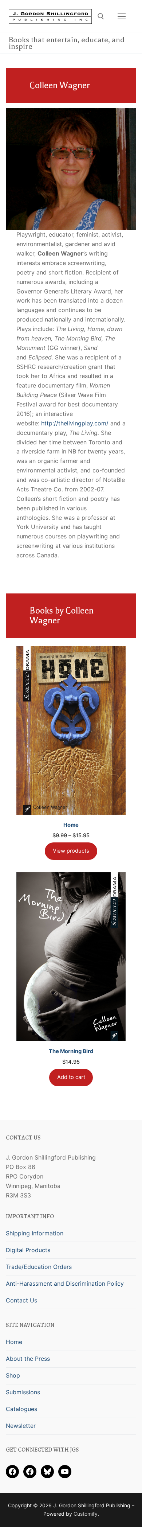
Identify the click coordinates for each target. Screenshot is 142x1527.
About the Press (28, 1358)
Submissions (23, 1392)
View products (71, 851)
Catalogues (21, 1409)
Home (14, 1341)
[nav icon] (121, 16)
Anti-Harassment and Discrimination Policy (65, 1283)
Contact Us (21, 1300)
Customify (86, 1514)
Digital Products (28, 1250)
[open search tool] (101, 16)
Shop (13, 1375)
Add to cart (71, 1077)
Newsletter (21, 1425)
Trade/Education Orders (39, 1266)
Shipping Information (34, 1233)
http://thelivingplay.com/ (75, 423)
